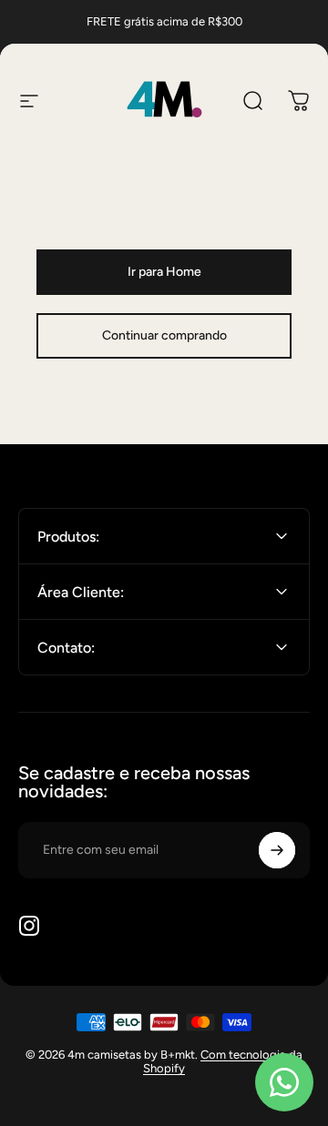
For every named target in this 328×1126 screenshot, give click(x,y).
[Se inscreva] (277, 850)
